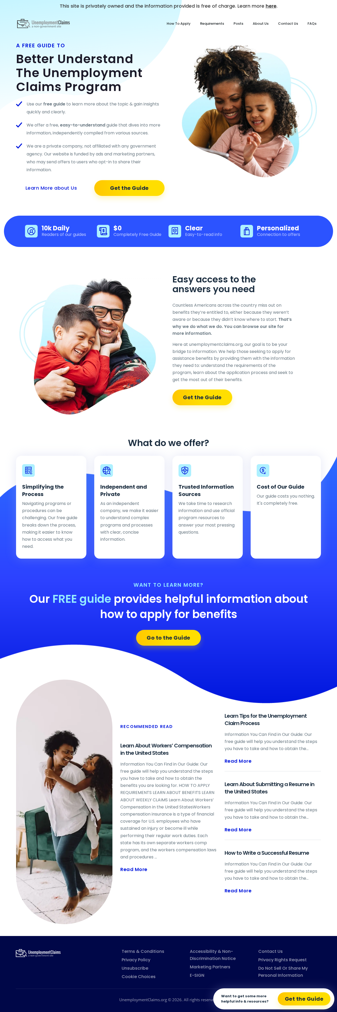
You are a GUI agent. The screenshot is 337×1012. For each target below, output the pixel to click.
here (271, 6)
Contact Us (288, 23)
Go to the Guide (168, 637)
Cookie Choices (139, 977)
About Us (261, 23)
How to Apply (179, 23)
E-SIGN (197, 975)
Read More (133, 869)
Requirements (212, 23)
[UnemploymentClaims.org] (38, 952)
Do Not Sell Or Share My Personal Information (283, 971)
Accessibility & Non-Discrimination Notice (213, 955)
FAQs (312, 23)
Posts (238, 23)
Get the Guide (129, 188)
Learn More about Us (51, 188)
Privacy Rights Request (282, 960)
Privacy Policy (136, 960)
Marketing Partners (210, 967)
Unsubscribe (135, 968)
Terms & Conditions (143, 951)
